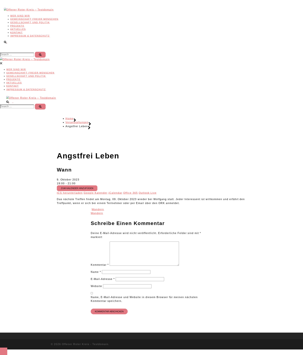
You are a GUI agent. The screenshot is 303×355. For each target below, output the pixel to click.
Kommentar (100, 264)
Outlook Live (148, 193)
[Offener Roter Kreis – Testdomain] (29, 9)
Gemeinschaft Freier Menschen (34, 19)
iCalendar (115, 193)
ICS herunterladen (70, 193)
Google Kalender (95, 193)
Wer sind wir (20, 16)
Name (96, 272)
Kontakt (16, 32)
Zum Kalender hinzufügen (77, 188)
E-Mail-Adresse (103, 279)
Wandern (98, 209)
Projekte (17, 26)
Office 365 (130, 193)
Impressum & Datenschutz (30, 36)
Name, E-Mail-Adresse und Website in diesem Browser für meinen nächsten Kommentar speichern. (144, 299)
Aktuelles (18, 29)
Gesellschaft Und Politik (30, 22)
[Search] (40, 55)
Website (96, 286)
